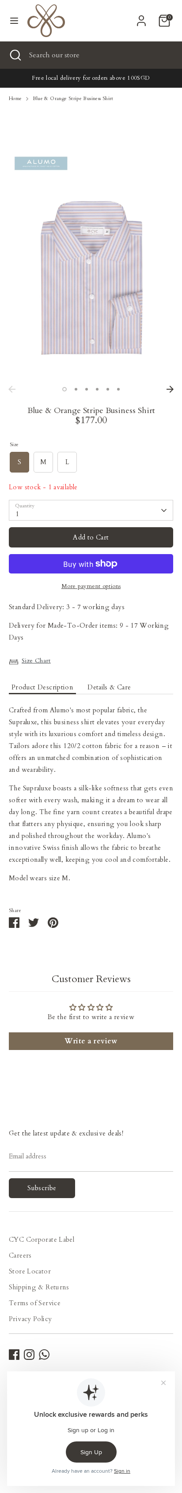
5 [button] (107, 389)
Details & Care (109, 687)
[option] (91, 265)
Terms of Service (35, 1303)
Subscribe (41, 1188)
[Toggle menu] (14, 21)
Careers (20, 1255)
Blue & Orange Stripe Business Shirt (73, 98)
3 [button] (86, 389)
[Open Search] (15, 55)
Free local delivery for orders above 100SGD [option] (91, 78)
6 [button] (118, 389)
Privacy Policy (30, 1318)
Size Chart (36, 660)
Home (15, 98)
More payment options (91, 586)
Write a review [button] (90, 1041)
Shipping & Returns (39, 1287)
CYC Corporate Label (41, 1239)
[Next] (170, 389)
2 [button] (76, 389)
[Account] (141, 17)
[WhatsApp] (44, 1354)
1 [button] (64, 389)
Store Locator (30, 1271)
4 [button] (97, 389)
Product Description (42, 687)
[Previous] (12, 389)
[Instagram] (29, 1354)
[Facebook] (14, 1354)
